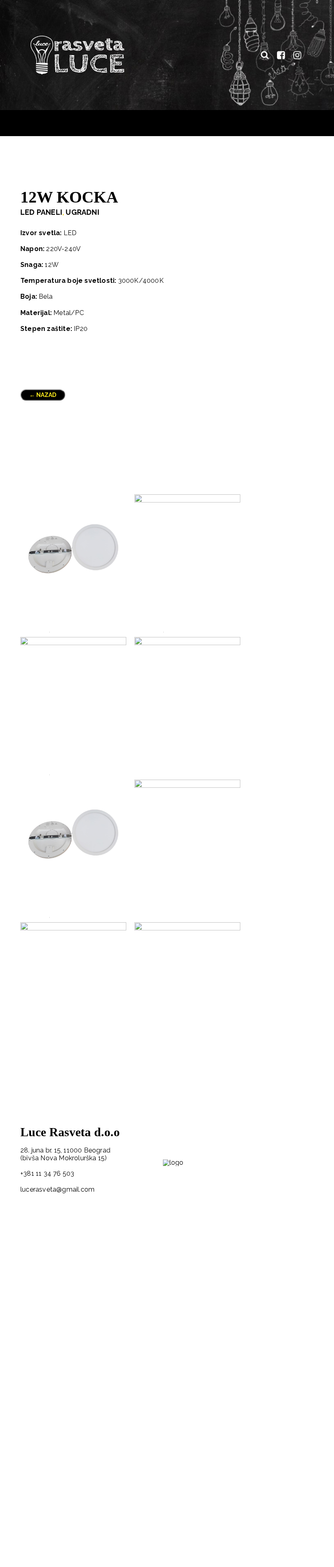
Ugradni (82, 212)
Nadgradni (180, 630)
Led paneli (41, 212)
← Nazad (42, 395)
